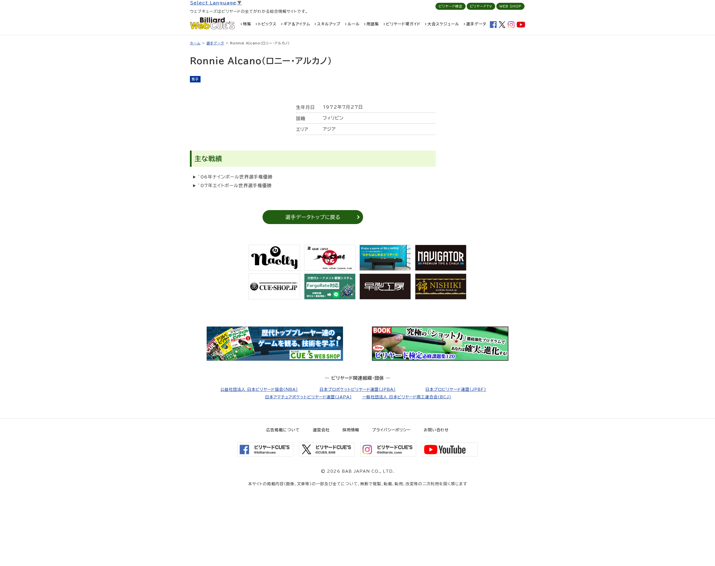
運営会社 (321, 430)
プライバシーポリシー (391, 430)
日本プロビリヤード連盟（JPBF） (455, 389)
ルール (353, 24)
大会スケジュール (443, 24)
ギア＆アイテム (296, 24)
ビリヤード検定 (450, 6)
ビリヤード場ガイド (403, 24)
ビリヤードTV (481, 6)
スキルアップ (328, 24)
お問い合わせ (436, 430)
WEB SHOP (510, 6)
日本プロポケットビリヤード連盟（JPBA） (358, 389)
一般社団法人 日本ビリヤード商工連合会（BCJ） (406, 397)
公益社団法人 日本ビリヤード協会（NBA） (259, 389)
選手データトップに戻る (312, 217)
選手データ (476, 24)
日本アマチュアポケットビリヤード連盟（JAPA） (308, 397)
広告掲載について (283, 430)
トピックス (267, 24)
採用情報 (350, 430)
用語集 (372, 24)
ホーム (195, 43)
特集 (247, 24)
